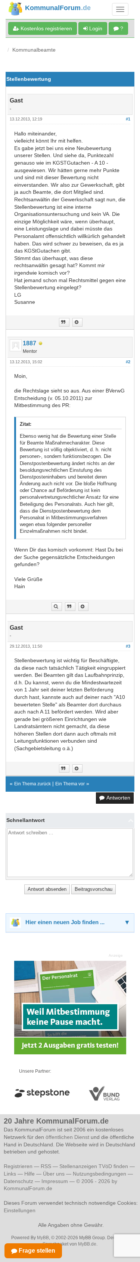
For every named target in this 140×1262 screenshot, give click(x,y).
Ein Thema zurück (32, 783)
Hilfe (29, 1174)
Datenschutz (18, 1181)
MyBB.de (87, 1244)
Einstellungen (19, 1210)
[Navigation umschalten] (120, 9)
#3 (128, 646)
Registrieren (19, 1166)
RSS (46, 1166)
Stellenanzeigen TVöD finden (93, 1166)
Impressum (54, 1181)
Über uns (54, 1174)
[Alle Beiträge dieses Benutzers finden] (57, 606)
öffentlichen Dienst (67, 1137)
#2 (128, 362)
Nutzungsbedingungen (99, 1174)
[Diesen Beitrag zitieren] (77, 322)
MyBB (43, 1237)
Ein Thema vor (70, 783)
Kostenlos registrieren (45, 28)
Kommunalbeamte (34, 50)
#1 (128, 119)
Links (10, 1174)
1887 (29, 343)
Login (95, 28)
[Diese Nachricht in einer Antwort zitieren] (64, 322)
